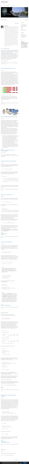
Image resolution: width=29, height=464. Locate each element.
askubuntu (2, 387)
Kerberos (9, 155)
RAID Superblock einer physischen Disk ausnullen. (8, 396)
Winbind (14, 155)
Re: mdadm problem (3, 441)
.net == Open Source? (5, 48)
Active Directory (13, 154)
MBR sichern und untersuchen (7, 194)
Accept (25, 462)
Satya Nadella (7, 52)
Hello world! (3, 449)
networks (26, 46)
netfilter (24, 46)
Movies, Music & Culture (23, 35)
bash (22, 43)
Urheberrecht (22, 47)
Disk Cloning (2, 234)
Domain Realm (6, 155)
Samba (12, 155)
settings (21, 463)
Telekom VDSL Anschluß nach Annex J (8, 68)
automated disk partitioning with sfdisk (6, 305)
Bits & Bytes (7, 62)
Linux (11, 155)
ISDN (12, 75)
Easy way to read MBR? (4, 233)
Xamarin (15, 53)
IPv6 (27, 44)
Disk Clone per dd (4, 312)
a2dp (22, 41)
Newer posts (17, 23)
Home (1, 5)
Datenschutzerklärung (7, 5)
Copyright (26, 43)
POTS (9, 75)
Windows (16, 62)
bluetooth (24, 43)
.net (12, 62)
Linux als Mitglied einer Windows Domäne (9, 116)
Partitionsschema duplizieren (6, 241)
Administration (13, 102)
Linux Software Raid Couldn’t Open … (5, 442)
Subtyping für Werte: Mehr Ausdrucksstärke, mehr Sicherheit (24, 26)
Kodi (23, 45)
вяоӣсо (6, 19)
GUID (9, 374)
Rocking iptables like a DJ (24, 24)
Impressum (12, 5)
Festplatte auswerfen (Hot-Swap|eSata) (8, 161)
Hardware (16, 102)
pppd (27, 46)
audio (21, 43)
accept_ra (24, 41)
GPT (6, 373)
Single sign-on (15, 143)
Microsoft (14, 62)
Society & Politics (23, 36)
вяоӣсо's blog (4, 1)
